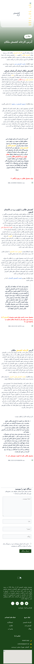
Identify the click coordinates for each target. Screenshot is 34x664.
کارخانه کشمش (17, 53)
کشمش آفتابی (11, 145)
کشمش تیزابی (24, 148)
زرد (16, 55)
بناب (12, 75)
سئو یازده (20, 608)
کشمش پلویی (29, 79)
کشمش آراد (16, 14)
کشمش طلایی (26, 55)
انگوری (10, 236)
